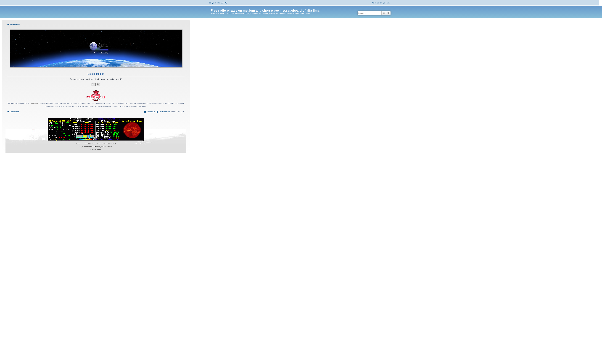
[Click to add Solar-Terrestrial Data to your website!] (96, 129)
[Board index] (212, 7)
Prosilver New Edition (91, 147)
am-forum (34, 103)
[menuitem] (224, 3)
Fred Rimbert (107, 147)
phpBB (87, 144)
